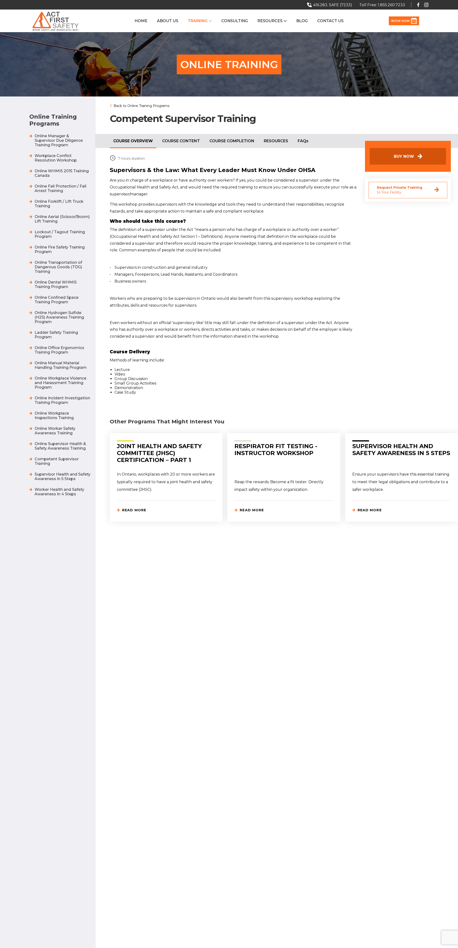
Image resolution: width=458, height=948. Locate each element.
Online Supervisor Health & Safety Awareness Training (60, 446)
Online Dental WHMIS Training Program (56, 284)
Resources (269, 21)
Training (198, 21)
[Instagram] (426, 5)
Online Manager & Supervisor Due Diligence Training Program (59, 140)
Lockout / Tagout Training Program (60, 234)
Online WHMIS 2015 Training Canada (62, 173)
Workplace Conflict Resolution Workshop (56, 157)
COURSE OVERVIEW (133, 141)
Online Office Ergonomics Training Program (59, 350)
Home (141, 21)
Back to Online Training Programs (141, 106)
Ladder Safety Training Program (56, 334)
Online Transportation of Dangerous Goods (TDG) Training (58, 267)
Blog (302, 21)
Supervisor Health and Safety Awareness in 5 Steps (62, 476)
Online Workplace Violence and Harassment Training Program (60, 383)
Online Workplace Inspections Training (54, 415)
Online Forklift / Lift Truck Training (59, 203)
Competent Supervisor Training (57, 461)
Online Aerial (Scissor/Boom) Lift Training (62, 218)
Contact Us (330, 21)
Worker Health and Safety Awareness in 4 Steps (59, 491)
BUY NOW (404, 156)
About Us (167, 21)
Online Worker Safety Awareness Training (55, 430)
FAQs (303, 141)
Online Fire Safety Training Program (60, 249)
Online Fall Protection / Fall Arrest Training (60, 188)
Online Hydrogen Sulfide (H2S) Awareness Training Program (59, 317)
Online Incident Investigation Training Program (62, 400)
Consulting (234, 21)
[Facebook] (418, 5)
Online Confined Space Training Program (56, 299)
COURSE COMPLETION (231, 141)
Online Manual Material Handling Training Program (61, 365)
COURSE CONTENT (181, 141)
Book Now (400, 21)
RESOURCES (276, 141)
